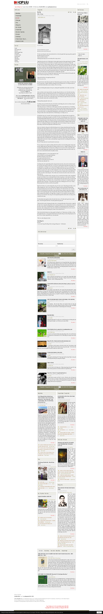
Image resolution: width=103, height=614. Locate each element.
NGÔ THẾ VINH (42, 405)
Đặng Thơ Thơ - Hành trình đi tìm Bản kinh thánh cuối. (59, 341)
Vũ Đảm (48, 355)
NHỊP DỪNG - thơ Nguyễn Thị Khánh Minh (82, 97)
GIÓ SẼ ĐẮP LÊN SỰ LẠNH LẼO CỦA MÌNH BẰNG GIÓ (59, 329)
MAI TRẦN (64, 543)
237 (67, 253)
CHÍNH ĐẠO (50, 288)
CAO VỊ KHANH (83, 108)
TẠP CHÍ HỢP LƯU (51, 274)
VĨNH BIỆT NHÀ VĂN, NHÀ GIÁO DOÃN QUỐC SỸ (83, 120)
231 (52, 253)
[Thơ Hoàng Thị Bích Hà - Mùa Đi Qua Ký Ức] (42, 473)
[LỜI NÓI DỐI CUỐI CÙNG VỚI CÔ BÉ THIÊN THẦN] (62, 408)
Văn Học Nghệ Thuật (18, 52)
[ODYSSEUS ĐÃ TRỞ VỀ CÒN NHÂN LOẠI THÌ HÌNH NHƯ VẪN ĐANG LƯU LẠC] (62, 456)
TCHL (83, 133)
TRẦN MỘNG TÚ (41, 17)
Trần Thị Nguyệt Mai (63, 492)
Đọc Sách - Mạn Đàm (55, 550)
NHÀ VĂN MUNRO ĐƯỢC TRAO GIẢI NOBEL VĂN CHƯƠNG (61, 299)
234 (59, 253)
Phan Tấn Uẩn (43, 525)
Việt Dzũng (17, 61)
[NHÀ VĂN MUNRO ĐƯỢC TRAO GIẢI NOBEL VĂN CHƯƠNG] (42, 306)
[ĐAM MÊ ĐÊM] (42, 321)
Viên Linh (16, 57)
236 (64, 253)
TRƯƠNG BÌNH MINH (51, 260)
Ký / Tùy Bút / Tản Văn (43, 493)
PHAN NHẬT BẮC (43, 519)
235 (62, 253)
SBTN (48, 302)
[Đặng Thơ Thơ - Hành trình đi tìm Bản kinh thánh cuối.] (42, 344)
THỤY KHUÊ (43, 450)
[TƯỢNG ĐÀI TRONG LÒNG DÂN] (42, 355)
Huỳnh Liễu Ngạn (51, 482)
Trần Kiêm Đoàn (52, 499)
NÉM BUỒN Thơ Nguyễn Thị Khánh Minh (82, 101)
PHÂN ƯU (49, 272)
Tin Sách (41, 550)
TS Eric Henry (57, 558)
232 (54, 253)
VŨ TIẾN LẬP (50, 365)
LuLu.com (32, 95)
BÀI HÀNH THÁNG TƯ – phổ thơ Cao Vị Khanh (83, 107)
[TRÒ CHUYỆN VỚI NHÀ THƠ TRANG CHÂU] (62, 500)
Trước (70, 12)
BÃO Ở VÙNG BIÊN (44, 483)
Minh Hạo (71, 447)
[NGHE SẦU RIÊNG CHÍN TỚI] (42, 503)
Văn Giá (16, 51)
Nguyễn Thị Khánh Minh (84, 98)
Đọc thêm (73, 269)
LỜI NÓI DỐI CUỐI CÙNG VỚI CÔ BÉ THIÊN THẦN (66, 397)
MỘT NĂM (42, 482)
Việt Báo (16, 60)
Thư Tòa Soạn (81, 9)
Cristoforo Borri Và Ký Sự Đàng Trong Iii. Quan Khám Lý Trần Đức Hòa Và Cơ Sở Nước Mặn (46, 449)
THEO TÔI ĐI (50, 362)
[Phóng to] (40, 12)
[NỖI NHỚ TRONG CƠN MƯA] (82, 70)
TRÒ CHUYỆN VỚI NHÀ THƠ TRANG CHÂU (66, 488)
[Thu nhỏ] (38, 12)
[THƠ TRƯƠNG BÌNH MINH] (42, 262)
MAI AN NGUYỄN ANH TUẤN (65, 400)
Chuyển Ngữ (64, 550)
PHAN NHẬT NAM (70, 546)
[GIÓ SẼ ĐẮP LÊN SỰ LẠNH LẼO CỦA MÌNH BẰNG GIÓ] (42, 333)
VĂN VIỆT (17, 53)
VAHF (16, 48)
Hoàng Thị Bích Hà (51, 577)
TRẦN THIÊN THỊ (51, 332)
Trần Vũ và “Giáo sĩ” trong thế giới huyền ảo (57, 372)
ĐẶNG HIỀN (49, 318)
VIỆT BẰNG (17, 59)
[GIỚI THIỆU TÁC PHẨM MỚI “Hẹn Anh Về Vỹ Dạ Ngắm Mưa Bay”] (42, 579)
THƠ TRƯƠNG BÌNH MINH (53, 257)
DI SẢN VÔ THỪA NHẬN (64, 479)
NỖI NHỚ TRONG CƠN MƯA (83, 59)
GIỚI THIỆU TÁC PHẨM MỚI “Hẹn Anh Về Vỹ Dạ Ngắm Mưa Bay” (52, 574)
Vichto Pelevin (17, 56)
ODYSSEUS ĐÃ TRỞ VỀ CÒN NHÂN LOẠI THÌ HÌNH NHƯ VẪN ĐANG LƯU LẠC (66, 444)
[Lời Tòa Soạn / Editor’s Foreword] (83, 19)
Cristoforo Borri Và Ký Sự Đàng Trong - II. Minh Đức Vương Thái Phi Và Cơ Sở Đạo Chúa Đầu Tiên (46, 454)
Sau (73, 12)
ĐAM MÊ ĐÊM (50, 315)
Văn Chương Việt (18, 49)
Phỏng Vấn (60, 484)
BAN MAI (49, 343)
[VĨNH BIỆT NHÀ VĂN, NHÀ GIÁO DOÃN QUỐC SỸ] (82, 128)
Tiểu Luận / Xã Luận (62, 439)
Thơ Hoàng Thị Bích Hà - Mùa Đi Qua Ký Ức (46, 463)
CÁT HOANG (62, 429)
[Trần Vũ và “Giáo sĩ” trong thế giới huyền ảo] (42, 378)
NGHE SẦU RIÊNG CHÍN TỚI (44, 496)
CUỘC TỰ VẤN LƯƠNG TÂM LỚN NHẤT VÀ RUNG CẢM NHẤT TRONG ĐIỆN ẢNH (66, 472)
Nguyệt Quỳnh (62, 435)
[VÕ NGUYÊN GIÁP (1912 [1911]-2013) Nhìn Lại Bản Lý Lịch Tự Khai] (42, 287)
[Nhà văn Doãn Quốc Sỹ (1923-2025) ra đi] (82, 197)
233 (57, 253)
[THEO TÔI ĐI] (42, 366)
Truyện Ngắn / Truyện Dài (63, 393)
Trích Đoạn (46, 550)
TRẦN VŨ (65, 546)
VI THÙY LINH (18, 55)
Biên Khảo (40, 393)
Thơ (39, 459)
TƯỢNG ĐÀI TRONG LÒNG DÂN (54, 352)
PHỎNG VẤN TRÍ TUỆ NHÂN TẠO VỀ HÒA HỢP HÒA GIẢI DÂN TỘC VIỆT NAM (66, 538)
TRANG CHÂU (69, 492)
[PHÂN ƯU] (42, 276)
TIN (78, 115)
